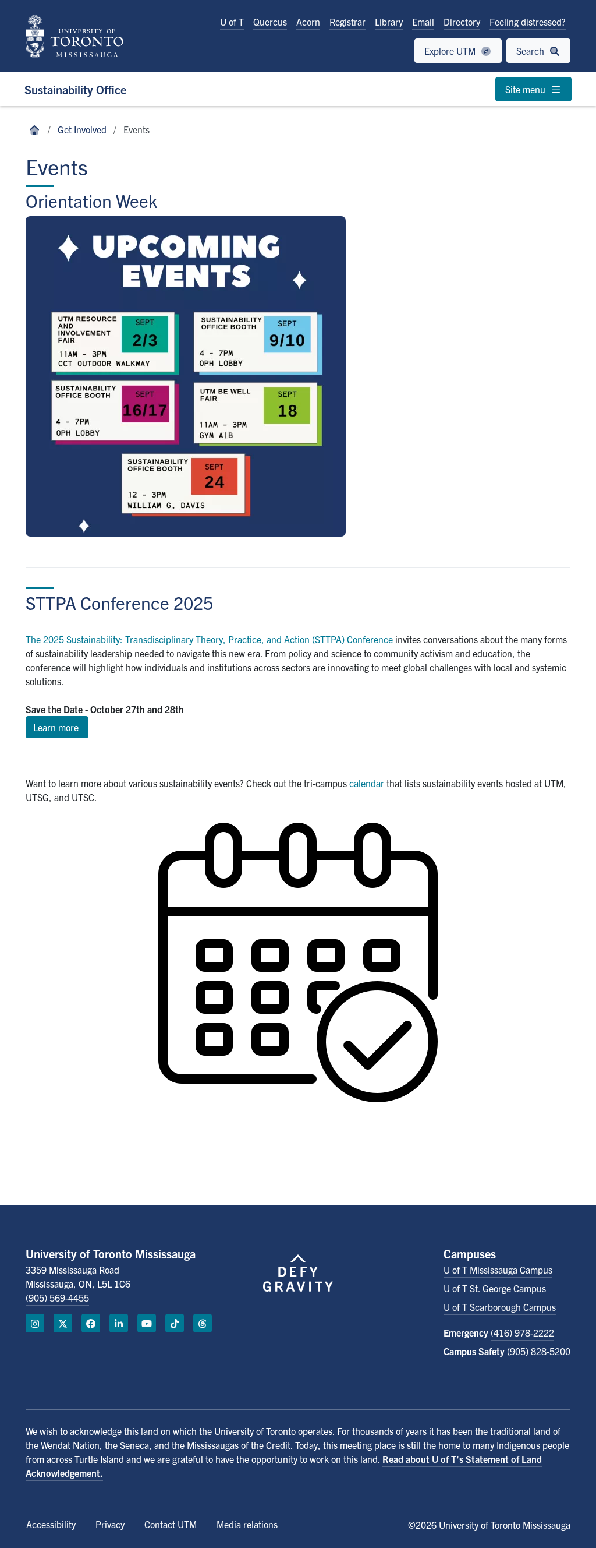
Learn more (57, 727)
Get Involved (82, 129)
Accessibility (51, 1524)
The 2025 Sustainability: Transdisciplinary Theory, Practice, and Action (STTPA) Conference (209, 639)
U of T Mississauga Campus (498, 1269)
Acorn (308, 21)
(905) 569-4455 (57, 1297)
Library (389, 21)
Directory (462, 21)
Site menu (526, 89)
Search (531, 51)
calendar (366, 783)
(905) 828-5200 (538, 1351)
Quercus (270, 21)
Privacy (110, 1524)
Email (423, 21)
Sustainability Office (75, 89)
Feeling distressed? (527, 21)
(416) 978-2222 (522, 1332)
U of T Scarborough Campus (500, 1307)
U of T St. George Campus (495, 1288)
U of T (232, 21)
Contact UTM (170, 1524)
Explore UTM (451, 51)
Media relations (247, 1524)
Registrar (347, 21)
